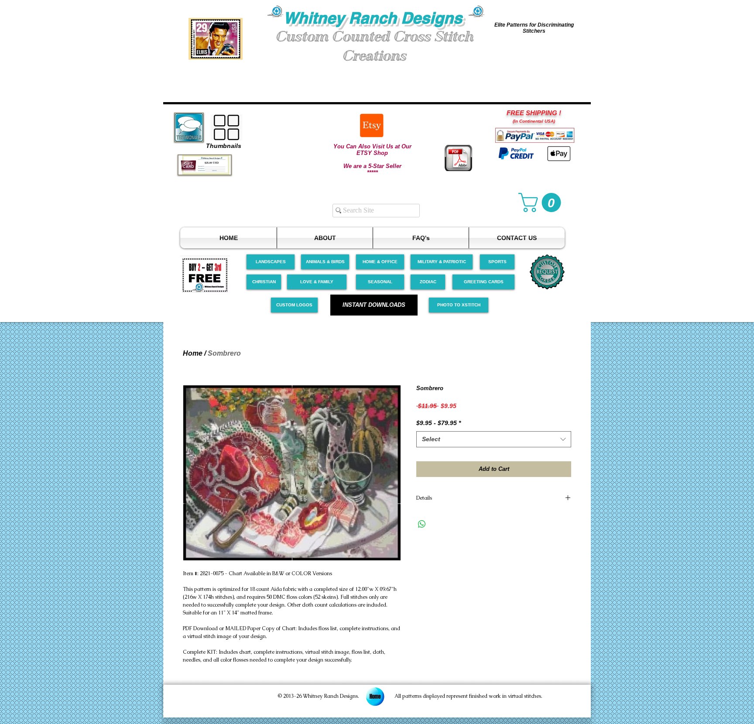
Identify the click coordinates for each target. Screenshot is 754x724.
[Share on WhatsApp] (422, 524)
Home (192, 353)
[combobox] (493, 439)
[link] (542, 202)
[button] (215, 39)
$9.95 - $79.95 (438, 422)
